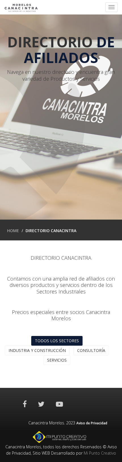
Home (13, 230)
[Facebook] (25, 404)
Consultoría (91, 350)
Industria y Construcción (37, 350)
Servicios (57, 360)
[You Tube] (59, 404)
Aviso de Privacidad (91, 423)
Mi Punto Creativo (100, 453)
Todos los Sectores (57, 340)
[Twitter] (41, 404)
